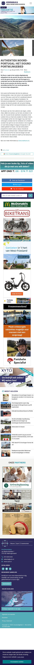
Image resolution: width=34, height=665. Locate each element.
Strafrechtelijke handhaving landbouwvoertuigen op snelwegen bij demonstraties (21, 421)
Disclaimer (5, 617)
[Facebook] (3, 569)
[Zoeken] (30, 195)
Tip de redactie (18, 189)
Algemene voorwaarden (8, 614)
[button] (1, 48)
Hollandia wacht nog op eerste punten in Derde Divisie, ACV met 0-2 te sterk (22, 436)
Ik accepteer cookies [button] (17, 661)
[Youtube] (7, 569)
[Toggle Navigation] (30, 3)
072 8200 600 (8, 557)
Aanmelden (6, 584)
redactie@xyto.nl (9, 559)
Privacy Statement (7, 621)
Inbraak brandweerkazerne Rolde (22, 411)
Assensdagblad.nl (12, 2)
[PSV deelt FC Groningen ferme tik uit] (6, 445)
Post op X (18, 184)
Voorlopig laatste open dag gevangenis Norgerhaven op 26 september (22, 405)
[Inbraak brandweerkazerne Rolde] (6, 413)
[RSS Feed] (10, 569)
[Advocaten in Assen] (6, 429)
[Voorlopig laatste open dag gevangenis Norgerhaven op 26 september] (6, 405)
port (4, 150)
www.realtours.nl (23, 140)
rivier (7, 150)
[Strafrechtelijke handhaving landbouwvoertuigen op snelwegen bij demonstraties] (6, 421)
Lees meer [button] (20, 657)
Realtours (27, 72)
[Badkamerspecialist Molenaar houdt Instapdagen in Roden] (6, 453)
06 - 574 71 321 (24, 171)
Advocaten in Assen (18, 427)
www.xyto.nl (7, 561)
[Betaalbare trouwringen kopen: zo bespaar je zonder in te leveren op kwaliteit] (6, 397)
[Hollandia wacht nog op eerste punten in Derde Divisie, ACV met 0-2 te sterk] (6, 437)
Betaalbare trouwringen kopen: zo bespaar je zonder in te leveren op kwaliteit (22, 397)
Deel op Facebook (18, 180)
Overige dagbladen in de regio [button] (11, 609)
